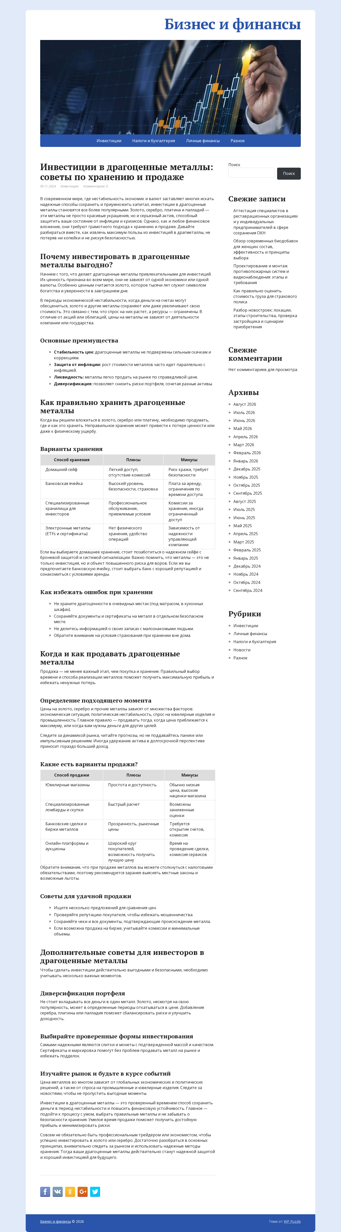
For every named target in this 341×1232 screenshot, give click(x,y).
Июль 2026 (244, 412)
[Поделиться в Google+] (83, 1192)
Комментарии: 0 (96, 186)
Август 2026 (244, 404)
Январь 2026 (245, 461)
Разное (238, 140)
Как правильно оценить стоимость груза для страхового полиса (265, 296)
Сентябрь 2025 (247, 493)
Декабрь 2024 (246, 566)
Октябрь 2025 (246, 485)
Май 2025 (242, 525)
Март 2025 (243, 542)
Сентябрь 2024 (247, 590)
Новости (241, 650)
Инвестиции (109, 140)
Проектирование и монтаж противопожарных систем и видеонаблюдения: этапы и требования (261, 274)
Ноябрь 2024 (245, 574)
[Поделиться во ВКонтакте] (58, 1192)
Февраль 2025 (247, 550)
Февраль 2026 (247, 452)
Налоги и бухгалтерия (153, 140)
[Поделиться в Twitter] (95, 1192)
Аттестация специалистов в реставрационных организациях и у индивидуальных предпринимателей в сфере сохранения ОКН (265, 222)
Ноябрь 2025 (245, 477)
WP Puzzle (292, 1221)
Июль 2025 (244, 509)
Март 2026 (243, 444)
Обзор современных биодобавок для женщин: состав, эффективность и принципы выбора (265, 249)
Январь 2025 (245, 558)
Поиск (234, 164)
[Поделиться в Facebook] (45, 1192)
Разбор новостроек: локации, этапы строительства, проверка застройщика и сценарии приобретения (265, 318)
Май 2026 (242, 428)
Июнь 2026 (244, 420)
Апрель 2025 (245, 533)
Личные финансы (203, 140)
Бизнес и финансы (233, 23)
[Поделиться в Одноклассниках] (70, 1192)
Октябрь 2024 (246, 582)
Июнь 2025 (244, 517)
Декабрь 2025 (246, 469)
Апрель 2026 (245, 436)
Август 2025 (244, 501)
